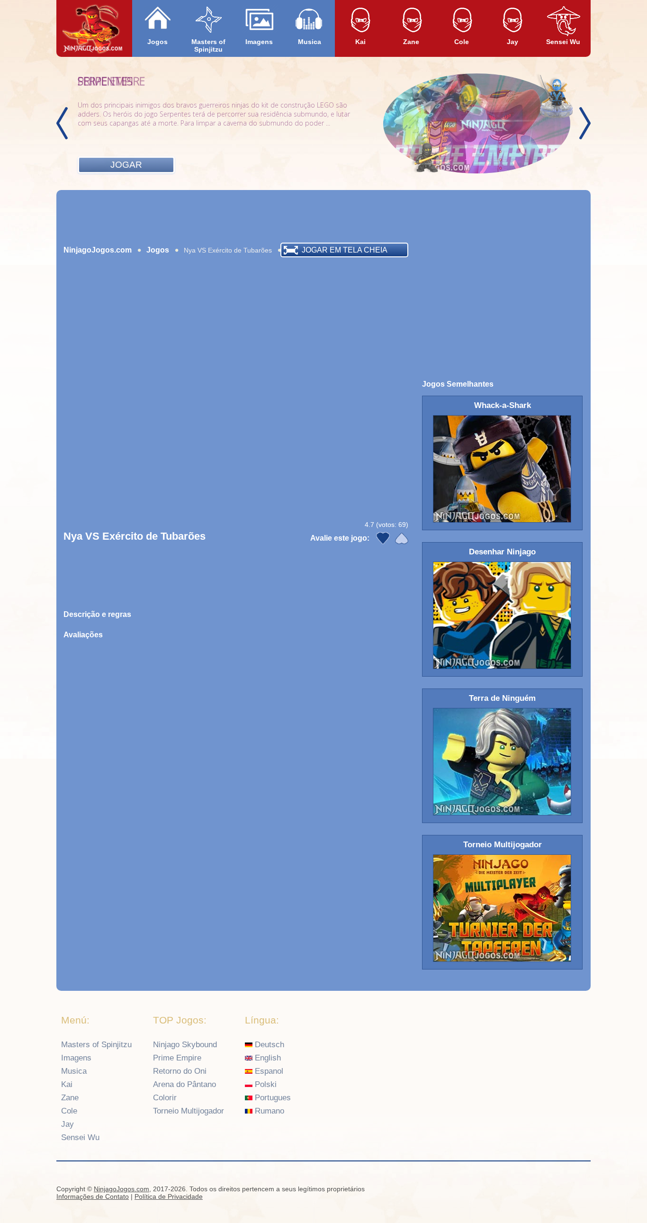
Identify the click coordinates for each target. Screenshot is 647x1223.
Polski (264, 1084)
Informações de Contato (92, 1196)
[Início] (92, 29)
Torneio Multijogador (188, 1110)
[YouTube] (542, 1190)
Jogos (157, 41)
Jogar (126, 165)
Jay (512, 41)
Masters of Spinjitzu (208, 45)
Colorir (165, 1097)
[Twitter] (579, 1190)
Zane (411, 41)
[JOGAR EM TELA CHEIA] (127, 262)
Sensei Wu (563, 41)
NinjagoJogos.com (97, 250)
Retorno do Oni (180, 1071)
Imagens (259, 41)
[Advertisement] (323, 216)
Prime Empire (177, 1057)
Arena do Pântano (184, 1084)
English (266, 1057)
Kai (360, 41)
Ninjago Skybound (185, 1044)
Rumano (268, 1110)
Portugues (271, 1097)
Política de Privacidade (169, 1196)
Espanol (267, 1071)
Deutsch (268, 1044)
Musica (309, 41)
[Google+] (561, 1190)
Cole (461, 41)
